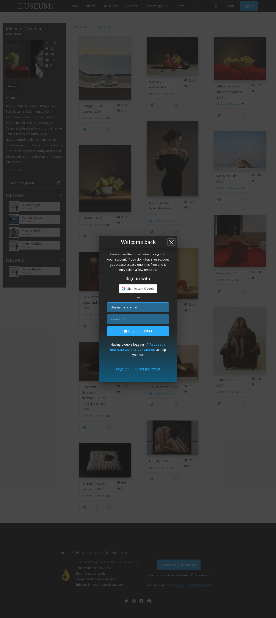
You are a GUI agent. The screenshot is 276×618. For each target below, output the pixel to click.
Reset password (147, 369)
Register (122, 369)
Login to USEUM (139, 331)
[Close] (171, 242)
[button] (138, 288)
